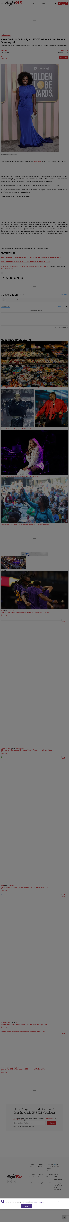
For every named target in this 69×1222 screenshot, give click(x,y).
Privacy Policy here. (38, 1202)
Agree (26, 1206)
